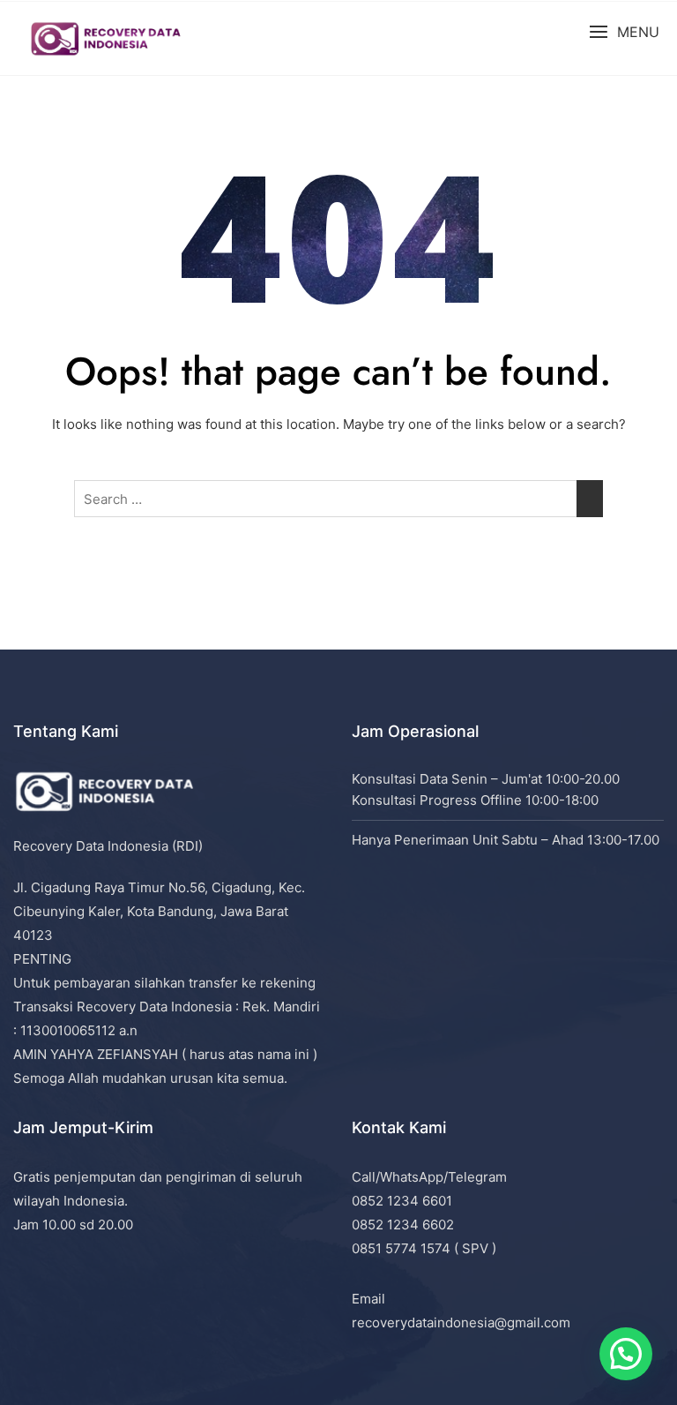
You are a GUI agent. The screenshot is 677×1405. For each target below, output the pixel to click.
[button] (624, 32)
